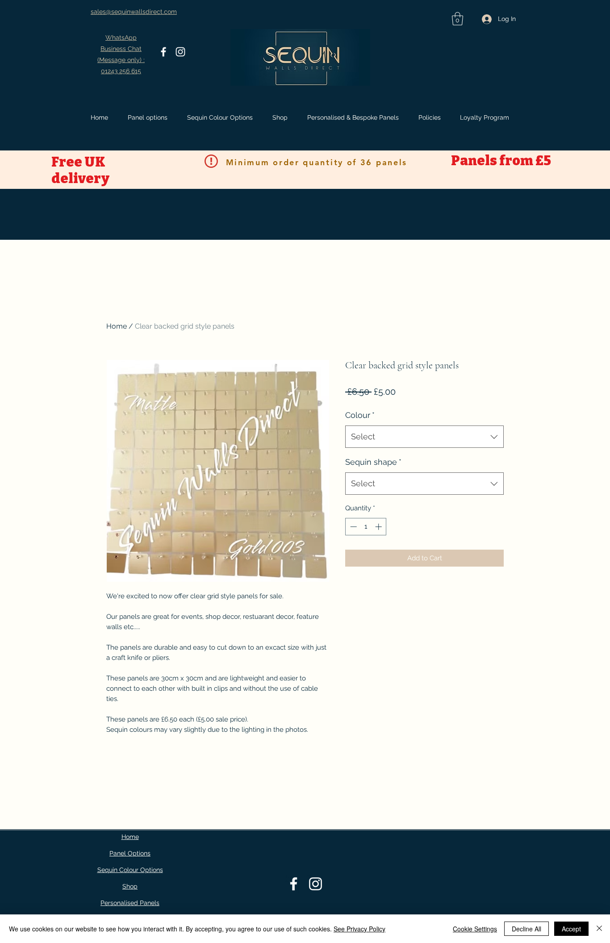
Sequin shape (373, 462)
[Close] (599, 929)
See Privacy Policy (359, 928)
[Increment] (379, 526)
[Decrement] (353, 526)
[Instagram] (180, 52)
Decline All (526, 928)
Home (116, 326)
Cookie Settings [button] (475, 928)
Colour (360, 415)
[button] (457, 18)
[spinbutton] (366, 526)
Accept (571, 928)
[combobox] (424, 437)
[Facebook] (163, 52)
